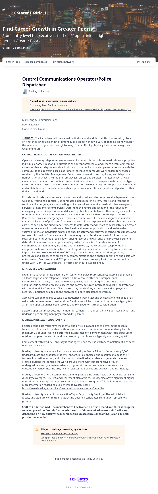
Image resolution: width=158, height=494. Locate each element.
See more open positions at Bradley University (79, 458)
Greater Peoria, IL (31, 13)
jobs (13, 61)
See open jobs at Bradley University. (48, 105)
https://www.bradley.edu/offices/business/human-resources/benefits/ (63, 388)
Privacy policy (72, 487)
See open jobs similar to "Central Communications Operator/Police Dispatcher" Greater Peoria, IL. (80, 109)
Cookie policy (86, 487)
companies (36, 61)
